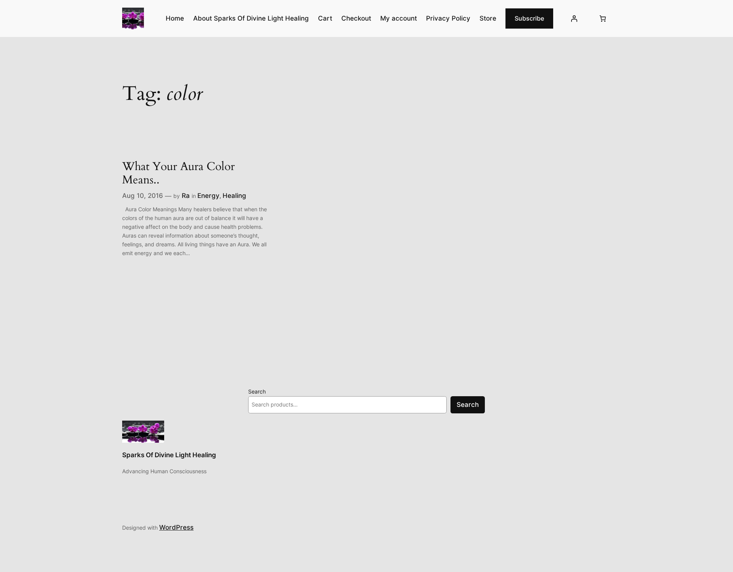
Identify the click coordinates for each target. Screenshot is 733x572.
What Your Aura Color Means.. (178, 173)
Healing (234, 195)
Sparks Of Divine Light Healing (169, 455)
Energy (208, 195)
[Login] (574, 19)
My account (398, 18)
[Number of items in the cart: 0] (603, 19)
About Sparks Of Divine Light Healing (251, 18)
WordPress (176, 527)
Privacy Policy (448, 18)
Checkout (356, 18)
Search (257, 391)
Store (488, 18)
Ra (186, 195)
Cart (325, 18)
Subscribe (529, 18)
